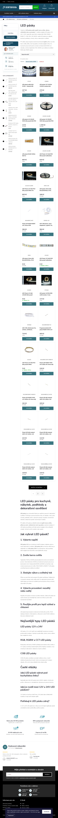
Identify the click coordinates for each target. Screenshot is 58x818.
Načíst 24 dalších (37, 487)
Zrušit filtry (10, 33)
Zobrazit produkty (10, 37)
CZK (51, 1)
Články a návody (10, 1)
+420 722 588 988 (24, 794)
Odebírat (47, 774)
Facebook (35, 794)
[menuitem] (10, 13)
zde (39, 812)
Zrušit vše (41, 61)
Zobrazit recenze (18, 748)
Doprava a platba (6, 807)
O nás (4, 1)
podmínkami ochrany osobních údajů (28, 778)
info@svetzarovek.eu (25, 790)
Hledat (36, 7)
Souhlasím (46, 811)
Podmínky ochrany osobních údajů (10, 805)
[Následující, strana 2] (38, 493)
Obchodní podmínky (7, 803)
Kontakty (5, 809)
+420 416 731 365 (35, 790)
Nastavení (11, 815)
